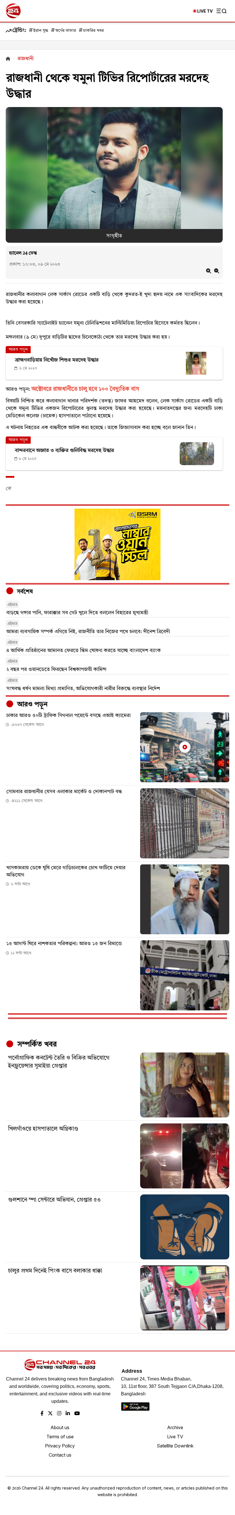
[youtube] (77, 1413)
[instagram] (59, 1413)
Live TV (175, 1436)
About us (59, 1427)
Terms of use (60, 1436)
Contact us (60, 1455)
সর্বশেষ (24, 592)
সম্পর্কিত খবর (36, 1044)
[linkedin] (68, 1413)
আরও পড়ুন (31, 704)
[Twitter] (50, 1413)
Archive (175, 1427)
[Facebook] (42, 1413)
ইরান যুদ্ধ (40, 31)
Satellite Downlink (175, 1446)
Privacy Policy (60, 1446)
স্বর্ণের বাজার (65, 31)
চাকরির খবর (93, 31)
